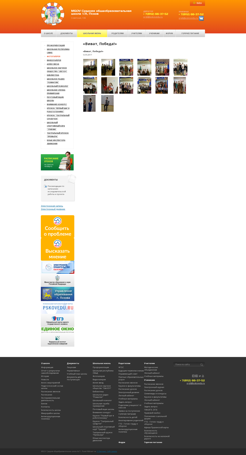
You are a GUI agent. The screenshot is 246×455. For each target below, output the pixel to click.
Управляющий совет (127, 374)
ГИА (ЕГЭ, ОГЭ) (150, 409)
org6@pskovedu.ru (153, 16)
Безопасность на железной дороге (157, 437)
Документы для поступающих (74, 378)
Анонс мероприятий (50, 382)
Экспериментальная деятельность (50, 399)
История (45, 376)
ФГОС (121, 367)
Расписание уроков (127, 389)
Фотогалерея (53, 56)
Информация (47, 367)
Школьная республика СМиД (103, 371)
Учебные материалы (128, 398)
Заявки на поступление (129, 411)
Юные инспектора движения (101, 439)
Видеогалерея (54, 60)
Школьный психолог (57, 86)
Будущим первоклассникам (131, 370)
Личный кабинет (126, 395)
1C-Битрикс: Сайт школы (107, 451)
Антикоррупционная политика (50, 417)
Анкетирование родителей (130, 420)
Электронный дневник (53, 209)
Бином (44, 403)
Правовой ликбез (152, 413)
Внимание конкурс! (57, 104)
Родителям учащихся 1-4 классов (129, 406)
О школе (48, 33)
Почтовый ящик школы (103, 409)
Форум (169, 33)
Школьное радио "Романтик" (100, 395)
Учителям (137, 33)
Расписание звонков (50, 391)
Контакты (45, 406)
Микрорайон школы (50, 413)
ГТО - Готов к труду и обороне (128, 424)
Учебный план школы (77, 374)
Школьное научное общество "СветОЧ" (102, 387)
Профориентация (56, 45)
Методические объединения (151, 368)
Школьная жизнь (92, 33)
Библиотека (53, 75)
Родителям (118, 33)
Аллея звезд (53, 64)
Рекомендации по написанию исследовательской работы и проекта (57, 190)
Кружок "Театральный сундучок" (103, 422)
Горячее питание (190, 33)
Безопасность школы (51, 410)
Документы (66, 33)
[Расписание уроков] (57, 162)
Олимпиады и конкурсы (155, 393)
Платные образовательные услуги (131, 378)
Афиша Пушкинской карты (156, 427)
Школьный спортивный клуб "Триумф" (56, 125)
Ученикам (154, 33)
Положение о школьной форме (155, 417)
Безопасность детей (127, 417)
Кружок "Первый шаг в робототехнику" (103, 416)
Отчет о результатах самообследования (50, 371)
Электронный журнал (154, 387)
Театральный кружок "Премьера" (102, 433)
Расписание (46, 394)
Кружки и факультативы (129, 386)
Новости (45, 379)
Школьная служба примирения (101, 404)
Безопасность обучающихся (150, 431)
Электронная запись (52, 205)
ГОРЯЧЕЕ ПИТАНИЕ (127, 414)
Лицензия (71, 367)
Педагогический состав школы (52, 387)
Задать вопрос (125, 402)
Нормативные (73, 370)
